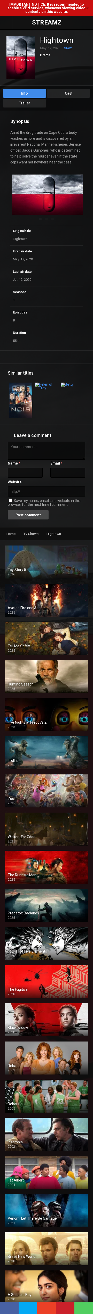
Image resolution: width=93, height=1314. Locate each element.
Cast (68, 93)
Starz (68, 48)
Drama (45, 55)
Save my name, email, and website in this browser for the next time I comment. (44, 503)
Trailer (24, 103)
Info (24, 93)
